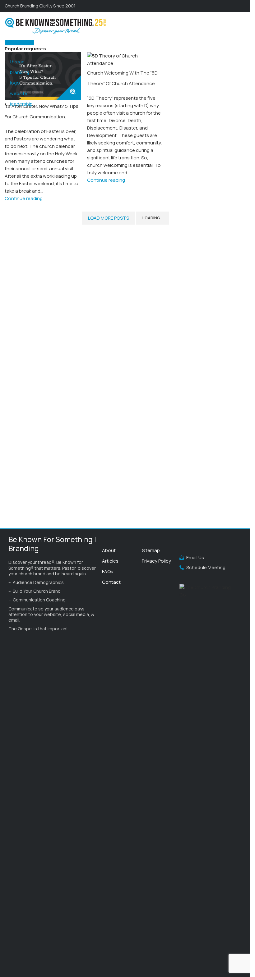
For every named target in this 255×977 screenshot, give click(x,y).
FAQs (107, 571)
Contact (111, 582)
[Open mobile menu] (243, 26)
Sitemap (151, 550)
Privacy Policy (156, 561)
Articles (110, 561)
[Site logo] (56, 25)
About (109, 550)
